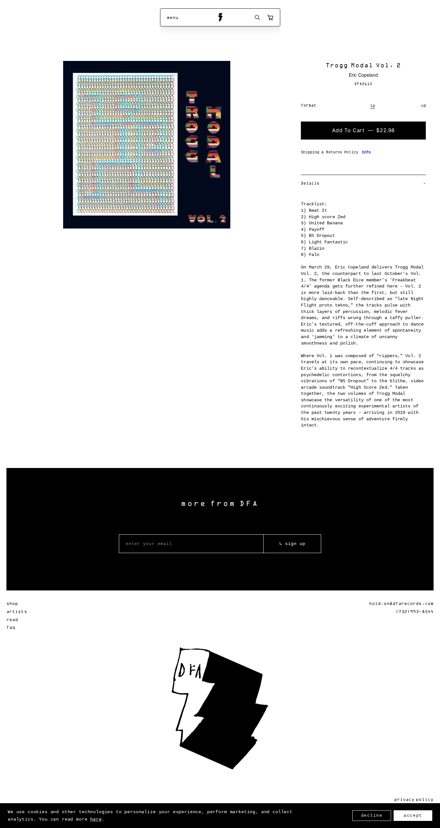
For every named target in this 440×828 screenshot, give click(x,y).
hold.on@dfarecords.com (401, 603)
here (95, 819)
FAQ (10, 627)
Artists (16, 611)
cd (423, 105)
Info (366, 152)
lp (372, 105)
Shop (12, 603)
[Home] (220, 17)
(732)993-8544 (415, 611)
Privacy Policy (414, 799)
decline (372, 815)
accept (413, 815)
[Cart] (270, 17)
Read (12, 619)
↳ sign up (292, 543)
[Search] (257, 17)
